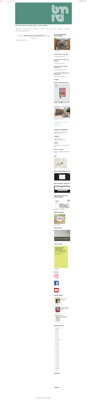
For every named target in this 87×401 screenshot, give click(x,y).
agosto (56, 329)
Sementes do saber (58, 315)
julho (56, 331)
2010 (56, 368)
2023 (56, 346)
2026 (56, 328)
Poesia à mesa (57, 306)
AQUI (64, 56)
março (56, 337)
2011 (56, 366)
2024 (56, 344)
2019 (56, 353)
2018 (56, 354)
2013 (56, 363)
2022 (56, 348)
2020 (56, 351)
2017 (56, 356)
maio (56, 334)
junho (56, 332)
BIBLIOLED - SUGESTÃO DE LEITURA (61, 82)
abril (56, 336)
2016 (56, 358)
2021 (56, 349)
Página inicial (33, 38)
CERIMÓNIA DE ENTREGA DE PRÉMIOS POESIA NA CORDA (65, 308)
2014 (56, 361)
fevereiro (56, 339)
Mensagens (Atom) (23, 40)
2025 (56, 343)
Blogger (49, 397)
